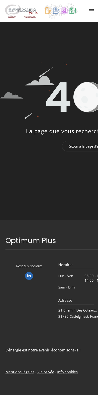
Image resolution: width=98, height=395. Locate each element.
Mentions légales (19, 371)
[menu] (91, 9)
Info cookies (67, 371)
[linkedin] (29, 276)
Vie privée (45, 371)
